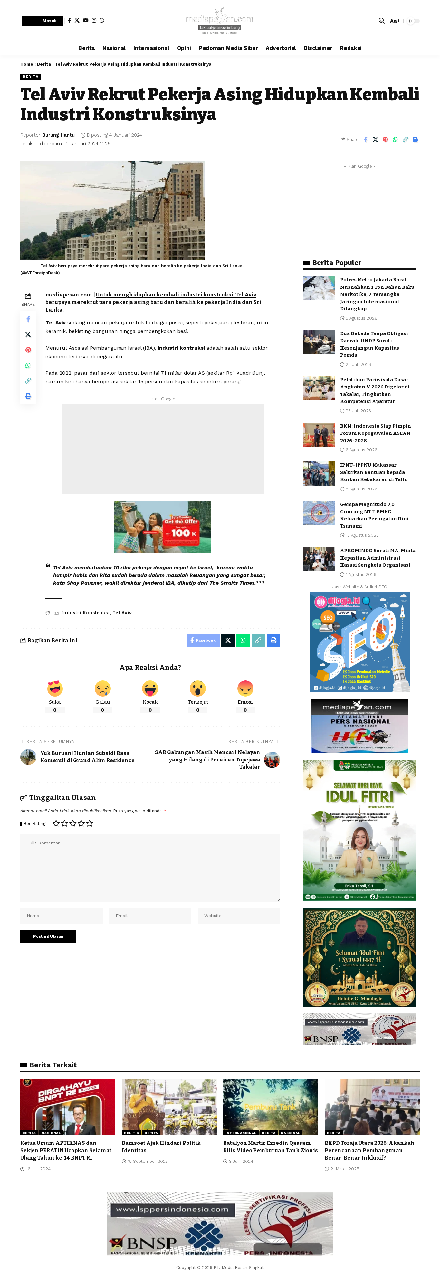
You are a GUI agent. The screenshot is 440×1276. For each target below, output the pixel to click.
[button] (42, 21)
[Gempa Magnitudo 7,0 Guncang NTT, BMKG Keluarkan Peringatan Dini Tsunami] (319, 513)
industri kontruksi (181, 348)
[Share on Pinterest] (385, 139)
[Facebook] (69, 20)
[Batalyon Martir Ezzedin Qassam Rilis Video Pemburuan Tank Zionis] (270, 1107)
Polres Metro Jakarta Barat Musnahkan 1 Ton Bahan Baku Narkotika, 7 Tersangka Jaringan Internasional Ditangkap (377, 294)
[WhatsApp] (102, 20)
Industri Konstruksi (85, 612)
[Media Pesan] (220, 21)
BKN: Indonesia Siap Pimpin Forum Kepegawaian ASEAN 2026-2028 (375, 433)
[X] (77, 20)
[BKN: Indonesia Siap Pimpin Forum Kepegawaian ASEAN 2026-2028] (319, 435)
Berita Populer (336, 262)
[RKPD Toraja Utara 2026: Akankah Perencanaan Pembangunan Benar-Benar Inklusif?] (372, 1107)
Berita (44, 64)
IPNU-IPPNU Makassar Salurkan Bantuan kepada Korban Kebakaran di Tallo (374, 472)
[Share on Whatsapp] (395, 139)
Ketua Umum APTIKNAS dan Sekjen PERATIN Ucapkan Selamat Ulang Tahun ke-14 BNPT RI (65, 1150)
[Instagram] (94, 20)
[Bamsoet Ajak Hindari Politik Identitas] (169, 1107)
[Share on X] (375, 139)
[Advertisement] (163, 449)
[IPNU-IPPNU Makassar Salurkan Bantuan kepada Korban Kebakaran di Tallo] (319, 473)
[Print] (415, 139)
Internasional (240, 1133)
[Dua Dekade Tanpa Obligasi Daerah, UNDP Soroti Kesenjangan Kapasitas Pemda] (319, 342)
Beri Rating (34, 824)
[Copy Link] (405, 139)
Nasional (51, 1133)
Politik (131, 1133)
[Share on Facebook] (365, 139)
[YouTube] (85, 20)
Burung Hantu (58, 135)
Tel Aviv (55, 322)
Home (26, 64)
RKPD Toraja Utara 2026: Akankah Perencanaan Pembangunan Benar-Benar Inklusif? (370, 1150)
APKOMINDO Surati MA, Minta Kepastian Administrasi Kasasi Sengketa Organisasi (378, 558)
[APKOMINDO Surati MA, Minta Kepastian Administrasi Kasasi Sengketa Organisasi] (319, 559)
